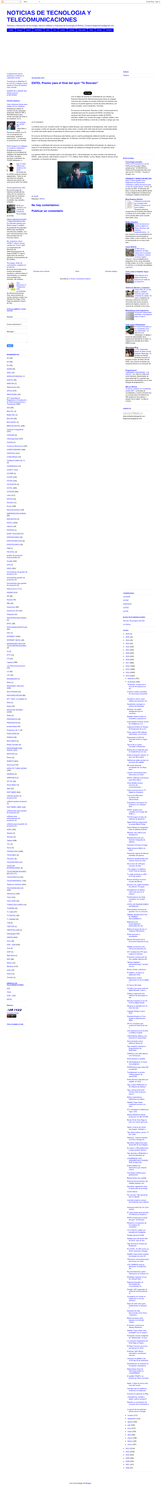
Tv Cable (10, 912)
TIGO (91, 30)
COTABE (10, 473)
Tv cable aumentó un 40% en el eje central (137, 875)
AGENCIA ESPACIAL (14, 376)
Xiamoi (9, 974)
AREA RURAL (12, 394)
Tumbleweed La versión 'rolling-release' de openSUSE (136, 1074)
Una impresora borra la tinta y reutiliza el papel (137, 1032)
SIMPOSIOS (11, 778)
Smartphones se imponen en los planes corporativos (138, 1365)
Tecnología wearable (134, 162)
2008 (128, 1461)
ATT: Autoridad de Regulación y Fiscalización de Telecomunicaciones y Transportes (17, 401)
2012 (128, 1448)
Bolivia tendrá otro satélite (136, 1178)
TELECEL (10, 859)
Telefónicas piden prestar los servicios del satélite (137, 761)
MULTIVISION (12, 692)
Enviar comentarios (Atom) (81, 279)
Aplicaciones (11, 387)
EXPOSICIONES (13, 537)
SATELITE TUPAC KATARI (17, 768)
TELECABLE (11, 855)
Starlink (9, 833)
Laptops (10, 662)
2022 (128, 647)
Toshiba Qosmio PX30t (135, 1235)
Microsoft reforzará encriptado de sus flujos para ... (137, 767)
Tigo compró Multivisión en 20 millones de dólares (137, 1086)
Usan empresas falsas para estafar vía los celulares (17, 105)
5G (8, 365)
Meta (9, 682)
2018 (128, 660)
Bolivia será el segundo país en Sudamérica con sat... (137, 751)
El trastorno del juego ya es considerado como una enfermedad (143, 329)
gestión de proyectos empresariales (14, 556)
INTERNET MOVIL (14, 640)
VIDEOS (10, 937)
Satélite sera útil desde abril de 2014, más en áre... (137, 1239)
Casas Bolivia (131, 247)
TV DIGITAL (11, 915)
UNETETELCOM (13, 930)
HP (8, 596)
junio (130, 1428)
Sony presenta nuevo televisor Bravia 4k (135, 1042)
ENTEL (99, 30)
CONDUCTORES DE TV (16, 461)
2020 (128, 653)
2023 (128, 643)
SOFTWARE (11, 792)
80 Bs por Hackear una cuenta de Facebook (21, 208)
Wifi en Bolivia (131, 387)
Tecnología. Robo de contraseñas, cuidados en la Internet (16, 265)
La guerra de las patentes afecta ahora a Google (136, 1410)
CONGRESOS (12, 466)
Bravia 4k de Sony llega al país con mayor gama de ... (137, 1122)
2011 (128, 1452)
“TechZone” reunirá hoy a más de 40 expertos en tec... (136, 686)
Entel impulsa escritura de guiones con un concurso (137, 910)
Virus (9, 941)
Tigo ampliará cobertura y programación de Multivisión (136, 1048)
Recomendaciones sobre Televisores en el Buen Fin (138, 1273)
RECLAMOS (11, 741)
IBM (8, 603)
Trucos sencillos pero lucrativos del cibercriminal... (135, 797)
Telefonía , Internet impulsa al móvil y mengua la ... (137, 1139)
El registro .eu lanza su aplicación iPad (135, 974)
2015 (128, 669)
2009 (128, 1458)
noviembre (132, 682)
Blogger (88, 1483)
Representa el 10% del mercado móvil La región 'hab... (137, 739)
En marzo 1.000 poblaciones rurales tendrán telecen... (137, 1149)
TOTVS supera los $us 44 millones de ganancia (136, 818)
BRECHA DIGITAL (13, 426)
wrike (9, 970)
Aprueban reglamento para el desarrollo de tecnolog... (138, 1187)
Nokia (9, 706)
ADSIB (9, 369)
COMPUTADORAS (14, 450)
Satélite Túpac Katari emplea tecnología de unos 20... (138, 1255)
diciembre (131, 678)
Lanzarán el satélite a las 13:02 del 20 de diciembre (137, 1359)
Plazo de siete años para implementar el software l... (137, 1306)
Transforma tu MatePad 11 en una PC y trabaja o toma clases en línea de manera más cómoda (17, 84)
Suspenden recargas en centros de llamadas (136, 705)
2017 (128, 663)
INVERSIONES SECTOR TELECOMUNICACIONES (16, 645)
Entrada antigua (111, 271)
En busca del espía (134, 985)
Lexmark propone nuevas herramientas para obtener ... (138, 1202)
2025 (128, 637)
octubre (131, 1415)
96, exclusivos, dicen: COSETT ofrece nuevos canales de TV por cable (16, 243)
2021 (128, 650)
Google (9, 561)
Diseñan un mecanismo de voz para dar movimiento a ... (138, 1404)
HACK (29, 30)
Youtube (10, 977)
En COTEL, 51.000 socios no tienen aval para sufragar (138, 1250)
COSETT (10, 470)
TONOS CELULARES (15, 905)
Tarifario (126, 75)
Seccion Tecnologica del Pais (134, 621)
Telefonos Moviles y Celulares (138, 288)
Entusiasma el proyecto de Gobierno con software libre (137, 805)
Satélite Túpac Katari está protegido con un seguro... (138, 1331)
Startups (10, 837)
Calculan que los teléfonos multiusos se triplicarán (137, 1389)
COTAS (71, 30)
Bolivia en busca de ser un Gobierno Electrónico (137, 930)
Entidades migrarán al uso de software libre (137, 1278)
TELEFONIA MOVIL (14, 881)
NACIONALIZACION (14, 695)
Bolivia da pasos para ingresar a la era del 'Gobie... (135, 1320)
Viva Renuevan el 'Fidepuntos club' (21, 286)
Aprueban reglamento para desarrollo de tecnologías (137, 1144)
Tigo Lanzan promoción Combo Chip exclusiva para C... (136, 1092)
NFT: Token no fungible (15, 699)
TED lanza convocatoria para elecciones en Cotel (138, 1260)
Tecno (9, 848)
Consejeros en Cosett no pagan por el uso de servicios (136, 1298)
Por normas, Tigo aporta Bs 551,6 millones (137, 1196)
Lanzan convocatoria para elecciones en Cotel (137, 774)
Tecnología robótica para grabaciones (136, 1174)
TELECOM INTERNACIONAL (13, 867)
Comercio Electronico (15, 446)
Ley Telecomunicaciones (16, 666)
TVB (8, 923)
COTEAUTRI (11, 484)
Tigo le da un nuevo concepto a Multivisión (136, 746)
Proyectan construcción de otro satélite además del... (137, 958)
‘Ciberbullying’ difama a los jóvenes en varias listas (137, 1037)
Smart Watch (11, 785)
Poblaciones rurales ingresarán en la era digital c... (138, 980)
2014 (128, 672)
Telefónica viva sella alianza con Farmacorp (137, 1054)
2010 (128, 1455)
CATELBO (10, 435)
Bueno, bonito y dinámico (136, 969)
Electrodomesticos (14, 510)
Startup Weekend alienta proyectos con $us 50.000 (137, 1116)
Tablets (9, 840)
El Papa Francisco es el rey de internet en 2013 (137, 1347)
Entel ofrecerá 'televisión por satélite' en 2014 (137, 1080)
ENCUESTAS (12, 519)
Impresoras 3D (12, 611)
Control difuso (132, 1192)
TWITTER (10, 926)
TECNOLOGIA (12, 851)
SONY (9, 829)
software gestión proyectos (17, 801)
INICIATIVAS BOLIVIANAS (16, 618)
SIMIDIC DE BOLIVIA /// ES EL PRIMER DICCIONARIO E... (137, 917)
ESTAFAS (10, 530)
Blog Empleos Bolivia (134, 199)
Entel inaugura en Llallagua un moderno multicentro (17, 147)
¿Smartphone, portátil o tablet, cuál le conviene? (137, 1398)
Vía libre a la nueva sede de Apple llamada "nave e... (137, 989)
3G (8, 358)
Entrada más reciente (41, 271)
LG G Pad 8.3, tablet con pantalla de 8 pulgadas (136, 1231)
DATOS (9, 499)
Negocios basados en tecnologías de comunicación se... (135, 1284)
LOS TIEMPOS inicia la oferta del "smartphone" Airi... (137, 1267)
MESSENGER (12, 679)
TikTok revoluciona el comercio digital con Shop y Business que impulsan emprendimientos (142, 228)
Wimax (9, 963)
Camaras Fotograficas (15, 429)
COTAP (9, 477)
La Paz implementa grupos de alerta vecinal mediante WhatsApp (143, 351)
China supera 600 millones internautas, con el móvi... (137, 733)
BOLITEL (10, 411)
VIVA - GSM (11, 945)
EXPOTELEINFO (13, 544)
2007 (128, 1464)
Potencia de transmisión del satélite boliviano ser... (137, 1182)
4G (8, 362)
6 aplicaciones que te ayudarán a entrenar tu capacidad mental (15, 76)
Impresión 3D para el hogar (137, 845)
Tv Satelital (11, 919)
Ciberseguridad (12, 439)
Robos (9, 757)
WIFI (8, 959)
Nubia (9, 715)
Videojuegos (11, 934)
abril (129, 1435)
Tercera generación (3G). (16, 188)
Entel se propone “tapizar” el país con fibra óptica (137, 756)
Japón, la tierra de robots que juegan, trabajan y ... (137, 1128)
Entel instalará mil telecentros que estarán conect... (137, 1168)
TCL (8, 844)
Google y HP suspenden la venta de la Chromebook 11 (137, 1291)
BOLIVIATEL (11, 422)
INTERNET (38, 30)
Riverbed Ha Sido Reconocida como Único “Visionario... (137, 1313)
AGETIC (10, 380)
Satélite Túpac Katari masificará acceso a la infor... (136, 1104)
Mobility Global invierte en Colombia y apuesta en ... (137, 717)
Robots (20, 30)
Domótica (10, 502)
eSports (10, 526)
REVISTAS (11, 754)
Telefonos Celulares (14, 884)
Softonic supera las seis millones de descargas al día (137, 995)
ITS (8, 659)
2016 (128, 666)
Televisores (11, 894)
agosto (130, 1422)
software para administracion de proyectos (13, 818)
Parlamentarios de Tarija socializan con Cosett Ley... (136, 899)
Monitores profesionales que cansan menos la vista (137, 860)
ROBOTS (10, 761)
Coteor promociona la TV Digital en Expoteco (136, 791)
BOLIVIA (10, 418)
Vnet (8, 948)
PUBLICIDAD (12, 734)
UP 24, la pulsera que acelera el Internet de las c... (137, 1025)
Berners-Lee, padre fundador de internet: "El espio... (138, 886)
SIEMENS (10, 774)
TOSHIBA (10, 908)
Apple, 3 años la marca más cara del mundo (137, 1384)
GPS (8, 565)
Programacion (131, 370)
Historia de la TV (13, 589)
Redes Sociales (12, 745)
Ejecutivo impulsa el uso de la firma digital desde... (137, 1002)
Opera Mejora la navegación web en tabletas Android (137, 828)
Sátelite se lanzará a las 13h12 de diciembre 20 (136, 948)
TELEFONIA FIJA (13, 877)
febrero (130, 1441)
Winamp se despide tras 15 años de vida (137, 1007)
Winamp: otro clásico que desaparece (136, 834)
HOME (11, 30)
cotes (9, 495)
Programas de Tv (13, 730)
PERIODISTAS (12, 723)
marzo (130, 1438)
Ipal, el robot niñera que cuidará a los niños (21, 167)
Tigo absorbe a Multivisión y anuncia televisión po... (137, 1154)
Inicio (77, 271)
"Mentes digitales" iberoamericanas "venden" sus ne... (138, 964)
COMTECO (11, 453)
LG (8, 671)
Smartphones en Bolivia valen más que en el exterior (136, 892)
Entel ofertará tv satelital (136, 1059)
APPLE (9, 391)
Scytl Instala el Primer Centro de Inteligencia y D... (138, 723)
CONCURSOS (12, 457)
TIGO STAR (11, 901)
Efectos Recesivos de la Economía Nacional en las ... (137, 941)
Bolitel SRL (11, 415)
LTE (8, 675)
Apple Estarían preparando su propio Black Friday (137, 823)
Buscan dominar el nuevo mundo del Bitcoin (136, 880)
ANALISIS (10, 383)
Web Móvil (11, 955)
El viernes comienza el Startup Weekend (135, 1326)
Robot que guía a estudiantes (133, 935)
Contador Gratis (13, 1013)
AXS (47, 30)
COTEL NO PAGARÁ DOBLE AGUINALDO (138, 905)
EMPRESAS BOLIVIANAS (16, 513)
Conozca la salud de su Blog (137, 1394)
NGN (8, 702)
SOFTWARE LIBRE (14, 807)
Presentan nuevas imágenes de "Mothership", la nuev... (137, 1337)
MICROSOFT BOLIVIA (15, 686)
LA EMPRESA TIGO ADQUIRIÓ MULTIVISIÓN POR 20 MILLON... (137, 1160)
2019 (128, 656)
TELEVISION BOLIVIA (15, 888)
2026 (128, 634)
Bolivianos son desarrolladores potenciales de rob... (135, 924)
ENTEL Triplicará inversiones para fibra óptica (138, 779)
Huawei (9, 600)
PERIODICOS (12, 719)
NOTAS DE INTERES (15, 710)
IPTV (8, 655)
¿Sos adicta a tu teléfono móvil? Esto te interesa (136, 870)
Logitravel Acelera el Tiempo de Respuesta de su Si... (137, 728)
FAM (8, 548)
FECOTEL (10, 552)
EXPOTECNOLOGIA (14, 541)
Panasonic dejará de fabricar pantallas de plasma (138, 854)
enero (130, 1444)
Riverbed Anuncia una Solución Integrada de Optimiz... (136, 840)
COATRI (10, 442)
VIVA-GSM (81, 30)
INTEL (9, 623)
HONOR (108, 30)
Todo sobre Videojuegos (135, 325)
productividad (12, 726)
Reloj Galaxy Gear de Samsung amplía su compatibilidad (135, 1371)
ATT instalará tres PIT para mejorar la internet (137, 953)
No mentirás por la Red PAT (21, 124)
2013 (128, 676)
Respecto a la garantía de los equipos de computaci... (136, 1225)
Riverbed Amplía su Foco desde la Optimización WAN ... (136, 1018)
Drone (9, 506)
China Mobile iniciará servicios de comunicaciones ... (135, 785)
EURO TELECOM (13, 534)
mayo (130, 1431)
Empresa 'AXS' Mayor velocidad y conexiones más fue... (136, 1353)
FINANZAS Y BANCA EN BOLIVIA (139, 179)
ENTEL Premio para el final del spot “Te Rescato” (137, 1219)
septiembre (132, 1419)
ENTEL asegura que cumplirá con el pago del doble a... (137, 812)
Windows (10, 966)
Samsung (10, 765)
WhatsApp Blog (132, 347)
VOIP (9, 952)
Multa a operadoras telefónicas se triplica (135, 1098)
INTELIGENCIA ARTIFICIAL (17, 627)
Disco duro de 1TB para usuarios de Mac (136, 865)
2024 (128, 640)
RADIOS (10, 737)
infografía (10, 614)
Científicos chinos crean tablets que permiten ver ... (138, 700)
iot (8, 651)
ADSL (9, 373)
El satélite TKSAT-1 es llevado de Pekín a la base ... (138, 1378)
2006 (128, 1468)
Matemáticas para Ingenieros (137, 310)
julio (129, 1425)
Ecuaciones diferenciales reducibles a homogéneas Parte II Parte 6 (143, 314)
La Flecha (126, 624)
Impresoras (11, 607)
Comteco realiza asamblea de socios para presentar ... (137, 694)
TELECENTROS (13, 862)
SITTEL (9, 781)
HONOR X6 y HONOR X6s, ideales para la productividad (17, 93)
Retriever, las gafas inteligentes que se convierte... (135, 711)
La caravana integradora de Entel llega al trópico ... (137, 1342)
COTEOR (10, 492)
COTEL (62, 30)
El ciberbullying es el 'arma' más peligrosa (137, 1063)
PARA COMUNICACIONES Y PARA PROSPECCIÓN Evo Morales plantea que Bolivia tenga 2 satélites (17, 222)
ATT (55, 30)
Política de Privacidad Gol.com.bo (137, 164)
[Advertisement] (77, 51)
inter (8, 633)
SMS (8, 788)
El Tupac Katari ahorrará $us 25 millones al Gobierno (138, 1213)
